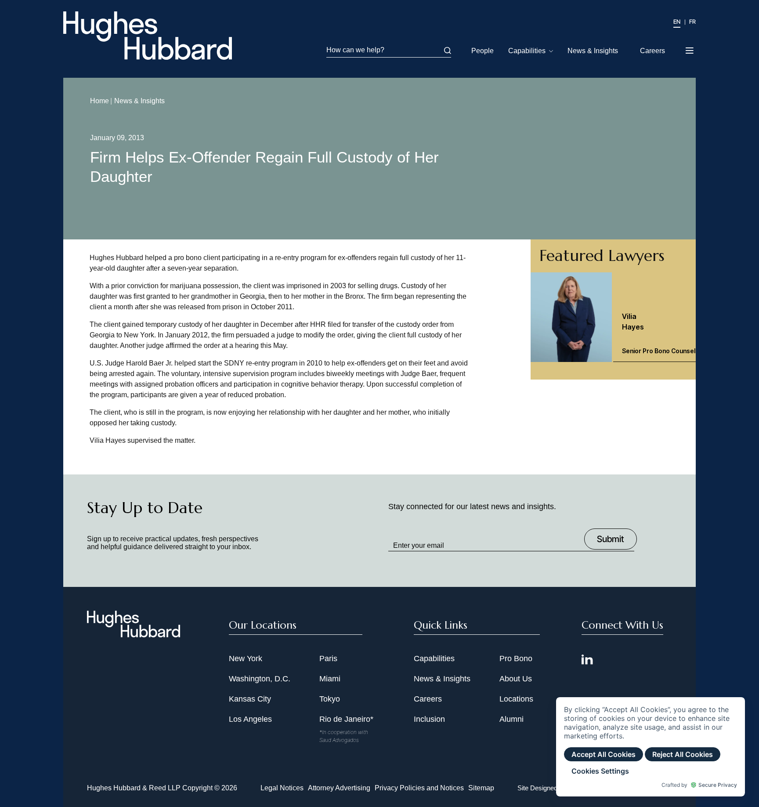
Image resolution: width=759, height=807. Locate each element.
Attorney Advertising (339, 788)
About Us (515, 678)
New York (245, 658)
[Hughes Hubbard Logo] (147, 35)
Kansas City (250, 699)
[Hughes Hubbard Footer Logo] (133, 634)
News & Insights (592, 50)
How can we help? (355, 50)
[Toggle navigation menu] (690, 47)
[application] (650, 746)
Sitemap (481, 788)
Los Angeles (250, 719)
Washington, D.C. (259, 678)
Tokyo (329, 699)
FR (692, 21)
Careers (652, 50)
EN (676, 21)
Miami (329, 678)
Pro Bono (515, 658)
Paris (328, 658)
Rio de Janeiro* (346, 719)
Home (99, 101)
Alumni (511, 719)
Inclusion (429, 719)
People (482, 50)
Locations (516, 699)
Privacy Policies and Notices (419, 788)
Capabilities (527, 50)
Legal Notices (282, 788)
